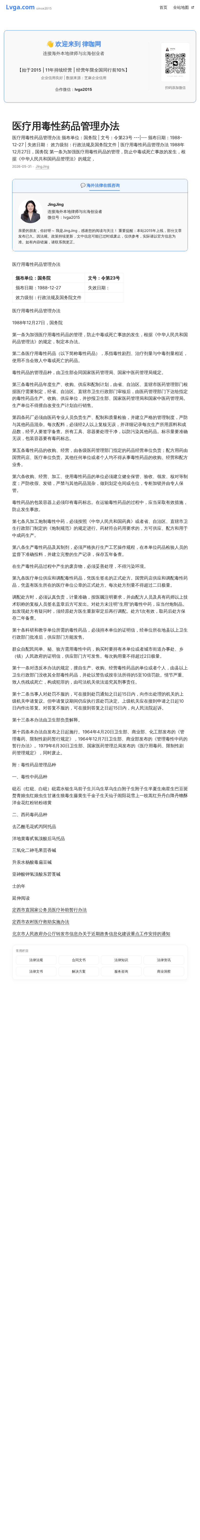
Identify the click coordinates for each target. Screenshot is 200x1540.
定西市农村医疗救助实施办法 (40, 921)
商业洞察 (164, 971)
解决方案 (79, 971)
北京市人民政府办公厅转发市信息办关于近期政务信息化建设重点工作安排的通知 (91, 933)
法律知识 (121, 960)
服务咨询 (121, 971)
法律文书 (36, 971)
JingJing (42, 166)
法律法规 (36, 960)
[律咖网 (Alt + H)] (35, 7)
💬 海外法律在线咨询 (100, 185)
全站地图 (182, 7)
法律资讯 (164, 960)
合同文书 (79, 960)
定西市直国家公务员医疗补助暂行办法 (49, 909)
